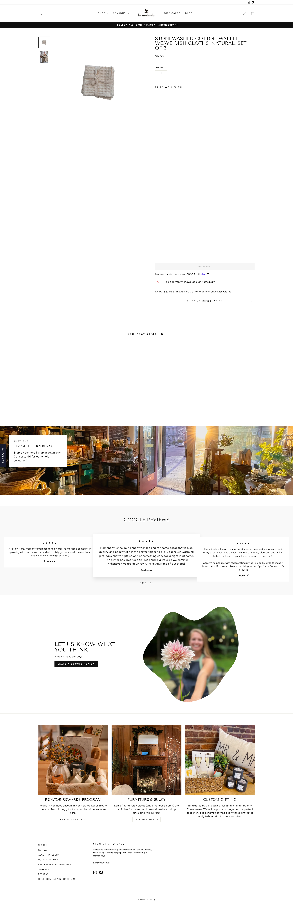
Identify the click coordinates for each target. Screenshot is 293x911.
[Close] (186, 431)
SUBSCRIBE (168, 464)
